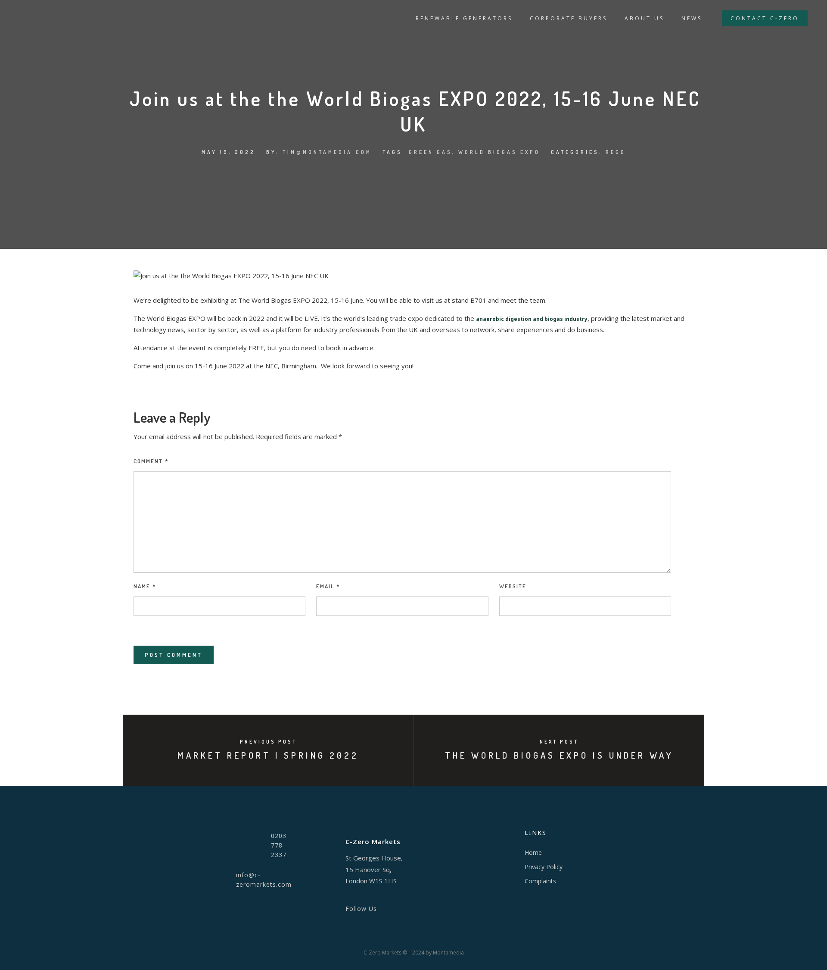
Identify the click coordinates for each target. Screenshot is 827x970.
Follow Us (361, 908)
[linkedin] (332, 906)
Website (512, 586)
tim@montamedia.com (327, 152)
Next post (559, 741)
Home (533, 852)
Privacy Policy (544, 867)
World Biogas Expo (499, 152)
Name (145, 586)
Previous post (268, 741)
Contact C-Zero (765, 18)
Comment (151, 461)
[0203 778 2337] (234, 848)
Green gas (430, 152)
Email (328, 586)
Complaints (540, 881)
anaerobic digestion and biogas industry (532, 319)
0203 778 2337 (278, 845)
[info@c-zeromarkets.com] (207, 883)
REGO (616, 152)
